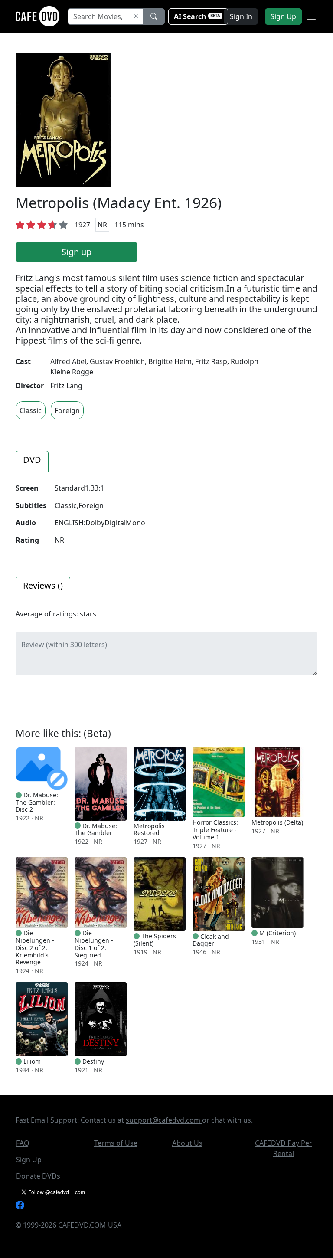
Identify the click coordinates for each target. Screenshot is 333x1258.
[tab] (32, 461)
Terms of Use (115, 1143)
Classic (31, 410)
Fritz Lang (66, 385)
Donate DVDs (38, 1176)
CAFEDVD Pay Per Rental (283, 1148)
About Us (187, 1143)
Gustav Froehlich (117, 361)
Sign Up (29, 1159)
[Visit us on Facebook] (20, 1204)
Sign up (76, 252)
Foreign (67, 410)
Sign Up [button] (283, 16)
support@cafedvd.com (164, 1120)
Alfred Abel (68, 361)
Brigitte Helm (170, 361)
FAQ (22, 1143)
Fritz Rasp (211, 361)
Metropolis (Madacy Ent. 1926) (119, 203)
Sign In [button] (241, 16)
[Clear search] (136, 16)
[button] (311, 16)
